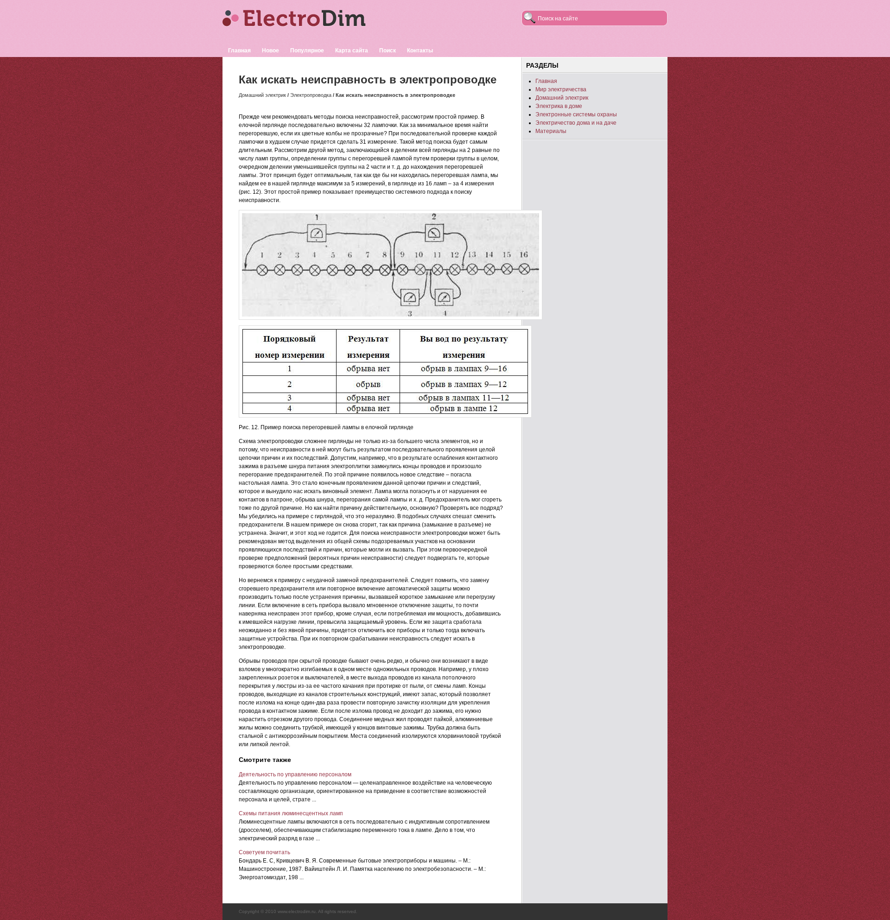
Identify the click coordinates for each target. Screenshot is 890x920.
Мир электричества (560, 89)
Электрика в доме (558, 106)
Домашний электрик (262, 95)
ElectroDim (308, 22)
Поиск (387, 50)
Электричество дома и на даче (576, 123)
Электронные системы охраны (576, 114)
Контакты (420, 50)
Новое (270, 50)
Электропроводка (310, 95)
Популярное (307, 50)
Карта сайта (351, 50)
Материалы (550, 131)
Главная (239, 50)
